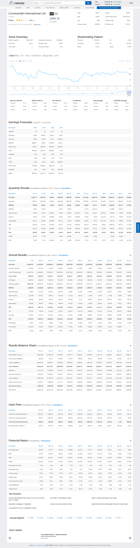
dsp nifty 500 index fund (60, 498)
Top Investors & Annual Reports (108, 7)
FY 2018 (108, 518)
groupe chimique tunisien (20, 504)
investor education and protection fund (110, 504)
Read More (44, 538)
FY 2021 (79, 518)
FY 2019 (99, 518)
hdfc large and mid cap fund (104, 498)
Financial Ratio (89, 7)
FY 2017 (118, 518)
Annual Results (50, 7)
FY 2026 (31, 518)
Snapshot (18, 7)
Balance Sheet (64, 7)
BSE (56, 14)
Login (131, 3)
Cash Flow (77, 7)
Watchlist (37, 24)
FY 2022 (69, 518)
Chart (28, 7)
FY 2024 (50, 518)
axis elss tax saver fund (61, 504)
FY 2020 (89, 518)
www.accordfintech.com (39, 545)
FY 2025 (40, 518)
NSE (51, 14)
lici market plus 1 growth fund (22, 508)
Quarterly (37, 7)
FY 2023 (60, 518)
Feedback (138, 227)
